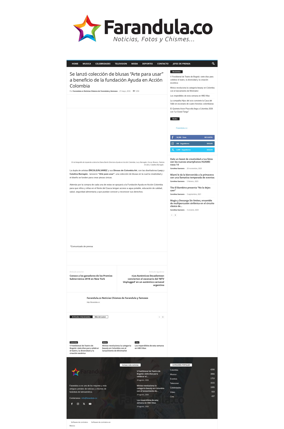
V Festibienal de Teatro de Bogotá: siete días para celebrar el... (148, 374)
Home (75, 63)
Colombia (73, 342)
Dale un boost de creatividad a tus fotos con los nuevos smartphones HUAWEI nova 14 (191, 161)
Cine (137, 342)
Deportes (147, 63)
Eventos (173, 379)
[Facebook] (73, 104)
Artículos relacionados (81, 317)
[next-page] (162, 316)
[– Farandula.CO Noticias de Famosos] (142, 30)
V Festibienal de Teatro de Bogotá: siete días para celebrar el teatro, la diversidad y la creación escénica (84, 349)
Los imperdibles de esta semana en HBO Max (149, 346)
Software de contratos (79, 422)
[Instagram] (79, 404)
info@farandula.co (89, 398)
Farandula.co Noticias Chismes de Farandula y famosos (95, 91)
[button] (213, 63)
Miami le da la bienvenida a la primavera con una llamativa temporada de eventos (192, 176)
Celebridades (102, 63)
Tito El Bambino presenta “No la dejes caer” (190, 189)
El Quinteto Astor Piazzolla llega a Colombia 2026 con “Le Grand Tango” (191, 110)
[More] (86, 104)
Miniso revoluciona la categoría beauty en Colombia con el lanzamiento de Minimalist (116, 348)
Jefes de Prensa (181, 63)
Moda (134, 63)
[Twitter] (79, 104)
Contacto (162, 63)
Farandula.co (181, 128)
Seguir (210, 143)
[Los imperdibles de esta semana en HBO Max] (149, 332)
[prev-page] (159, 316)
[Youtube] (90, 404)
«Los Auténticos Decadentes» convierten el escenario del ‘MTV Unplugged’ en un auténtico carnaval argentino (143, 280)
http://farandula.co (93, 302)
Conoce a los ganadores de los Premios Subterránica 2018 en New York (91, 277)
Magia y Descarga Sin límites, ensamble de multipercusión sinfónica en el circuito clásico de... (192, 203)
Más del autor (100, 317)
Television (121, 63)
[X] (85, 404)
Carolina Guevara (177, 168)
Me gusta (208, 137)
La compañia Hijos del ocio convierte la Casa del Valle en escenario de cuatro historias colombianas (192, 102)
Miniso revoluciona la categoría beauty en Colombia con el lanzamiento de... (150, 388)
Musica (87, 63)
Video (172, 392)
